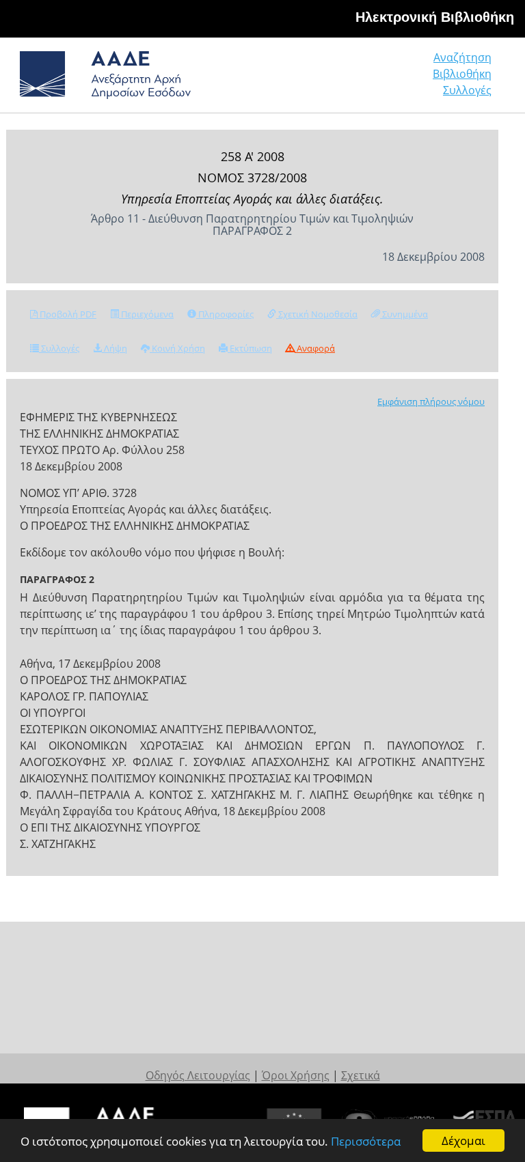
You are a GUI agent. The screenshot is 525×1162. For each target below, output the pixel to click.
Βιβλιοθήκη (462, 73)
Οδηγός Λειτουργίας (198, 1075)
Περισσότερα (366, 1141)
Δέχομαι (463, 1140)
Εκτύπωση (250, 348)
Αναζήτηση (462, 57)
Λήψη (114, 348)
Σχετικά (360, 1075)
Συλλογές (467, 90)
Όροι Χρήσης (295, 1075)
